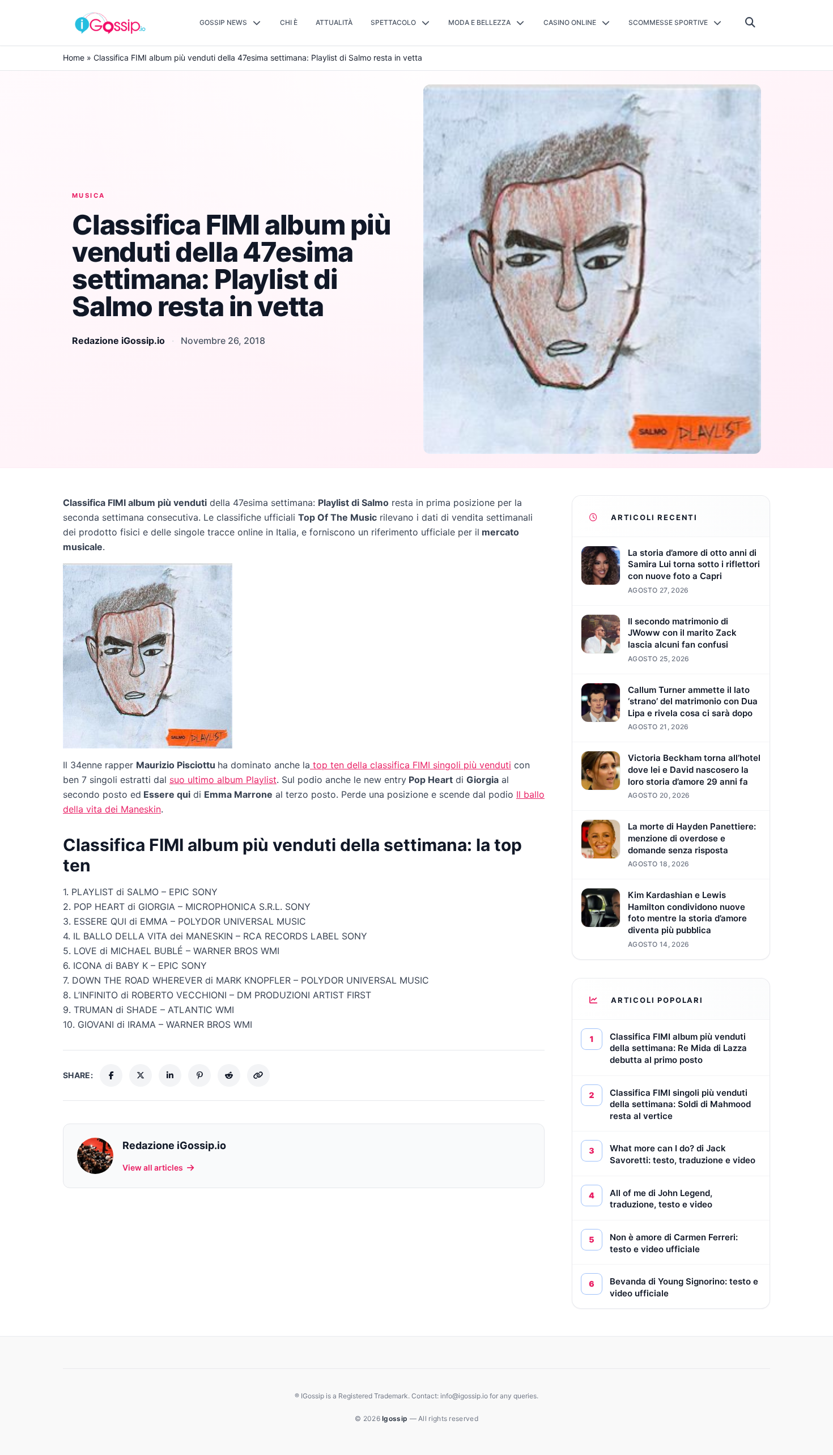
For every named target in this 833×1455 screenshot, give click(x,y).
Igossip (395, 1418)
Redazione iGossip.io (118, 340)
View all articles (152, 1167)
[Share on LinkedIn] (170, 1075)
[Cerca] (751, 22)
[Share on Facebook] (111, 1075)
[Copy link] (258, 1075)
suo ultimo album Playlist (223, 779)
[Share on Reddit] (229, 1075)
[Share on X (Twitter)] (140, 1075)
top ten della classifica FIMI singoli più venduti (410, 765)
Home (73, 57)
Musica (88, 195)
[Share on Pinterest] (199, 1075)
